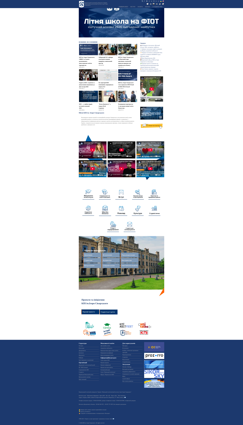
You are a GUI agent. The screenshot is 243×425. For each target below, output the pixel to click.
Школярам (124, 345)
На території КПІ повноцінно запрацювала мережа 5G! (106, 84)
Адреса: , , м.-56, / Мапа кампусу (101, 397)
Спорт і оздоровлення (113, 226)
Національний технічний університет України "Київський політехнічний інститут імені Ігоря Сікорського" (96, 4)
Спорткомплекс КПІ (84, 369)
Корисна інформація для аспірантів (111, 260)
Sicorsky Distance (105, 210)
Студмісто (81, 372)
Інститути (81, 353)
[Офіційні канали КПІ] (149, 1)
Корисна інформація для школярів (92, 255)
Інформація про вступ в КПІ (121, 194)
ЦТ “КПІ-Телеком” (83, 367)
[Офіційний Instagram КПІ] (154, 1)
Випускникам (125, 359)
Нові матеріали (121, 395)
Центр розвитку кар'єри (84, 377)
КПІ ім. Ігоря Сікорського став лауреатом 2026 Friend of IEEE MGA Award (126, 84)
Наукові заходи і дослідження (138, 194)
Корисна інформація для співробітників (111, 265)
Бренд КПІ (102, 395)
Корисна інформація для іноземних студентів (130, 265)
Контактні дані (82, 395)
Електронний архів (105, 369)
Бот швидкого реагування (120, 404)
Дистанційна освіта (105, 345)
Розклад (121, 210)
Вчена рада (81, 348)
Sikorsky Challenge (89, 325)
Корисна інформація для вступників (111, 255)
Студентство (157, 6)
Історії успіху (107, 332)
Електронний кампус (107, 325)
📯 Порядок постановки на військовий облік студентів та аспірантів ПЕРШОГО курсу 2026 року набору (151, 54)
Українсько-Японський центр (86, 374)
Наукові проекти (90, 311)
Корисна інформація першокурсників (130, 255)
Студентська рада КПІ (129, 226)
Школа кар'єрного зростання (126, 332)
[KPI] (163, 1)
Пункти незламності (85, 411)
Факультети (81, 355)
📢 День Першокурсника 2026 (147, 58)
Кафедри (81, 357)
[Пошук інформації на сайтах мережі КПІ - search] (142, 1)
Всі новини (92, 42)
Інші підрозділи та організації (86, 360)
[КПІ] (161, 1)
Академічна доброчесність (128, 371)
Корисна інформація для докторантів (130, 260)
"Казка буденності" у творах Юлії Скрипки (105, 106)
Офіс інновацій (82, 379)
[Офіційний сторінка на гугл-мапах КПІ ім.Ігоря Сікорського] (156, 1)
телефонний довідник (130, 400)
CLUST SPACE (126, 378)
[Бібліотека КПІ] (160, 4)
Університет (123, 6)
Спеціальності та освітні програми (130, 374)
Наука (147, 6)
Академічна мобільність (88, 210)
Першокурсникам (126, 354)
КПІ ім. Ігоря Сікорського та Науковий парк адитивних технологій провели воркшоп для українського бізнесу (126, 61)
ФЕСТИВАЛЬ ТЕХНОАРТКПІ (144, 332)
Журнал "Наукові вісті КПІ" (107, 374)
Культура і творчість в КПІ (138, 210)
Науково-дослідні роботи (107, 367)
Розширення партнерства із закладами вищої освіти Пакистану (125, 106)
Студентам (125, 357)
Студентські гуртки (109, 311)
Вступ (132, 6)
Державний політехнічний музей (87, 365)
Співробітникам (126, 362)
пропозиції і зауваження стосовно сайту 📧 (103, 418)
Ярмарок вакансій (89, 332)
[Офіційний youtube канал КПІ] (147, 1)
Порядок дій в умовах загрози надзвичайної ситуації (93, 409)
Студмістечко (154, 210)
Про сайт (108, 395)
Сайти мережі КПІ (105, 360)
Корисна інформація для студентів (92, 260)
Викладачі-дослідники (127, 369)
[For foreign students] (163, 4)
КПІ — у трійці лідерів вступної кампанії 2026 (85, 106)
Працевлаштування (154, 194)
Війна (123, 376)
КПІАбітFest (126, 325)
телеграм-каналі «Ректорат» (103, 413)
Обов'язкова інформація (93, 395)
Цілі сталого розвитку (127, 381)
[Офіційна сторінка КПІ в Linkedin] (151, 1)
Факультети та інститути (88, 194)
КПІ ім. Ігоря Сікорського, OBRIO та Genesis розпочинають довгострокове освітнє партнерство (87, 61)
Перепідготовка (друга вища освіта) (109, 350)
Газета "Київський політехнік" (108, 372)
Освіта (140, 6)
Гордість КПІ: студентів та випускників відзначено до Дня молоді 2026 (87, 84)
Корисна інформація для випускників (92, 265)
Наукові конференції (106, 365)
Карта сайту (114, 395)
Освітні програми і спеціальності (105, 194)
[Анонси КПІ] (150, 4)
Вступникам (125, 348)
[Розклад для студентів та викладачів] (153, 4)
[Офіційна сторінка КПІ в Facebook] (144, 1)
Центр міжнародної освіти (107, 355)
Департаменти (82, 350)
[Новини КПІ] (147, 4)
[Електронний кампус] (156, 4)
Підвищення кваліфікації (107, 353)
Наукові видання (105, 362)
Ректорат (81, 345)
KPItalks (144, 325)
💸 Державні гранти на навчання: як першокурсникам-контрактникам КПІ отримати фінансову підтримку (149, 65)
